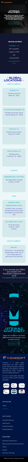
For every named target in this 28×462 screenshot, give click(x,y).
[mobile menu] (26, 2)
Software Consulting (7, 426)
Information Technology (8, 452)
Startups (4, 449)
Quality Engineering (7, 429)
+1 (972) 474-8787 (14, 58)
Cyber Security (6, 423)
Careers (4, 405)
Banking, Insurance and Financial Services (13, 443)
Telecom (4, 446)
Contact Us (5, 408)
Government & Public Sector (9, 440)
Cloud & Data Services (8, 420)
